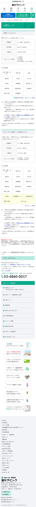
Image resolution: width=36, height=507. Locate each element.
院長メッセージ (6, 458)
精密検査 (4, 429)
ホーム (3, 20)
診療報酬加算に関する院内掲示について (12, 427)
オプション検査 (31, 97)
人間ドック (8, 300)
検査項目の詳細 (19, 97)
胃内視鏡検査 (5, 432)
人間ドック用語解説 (10, 331)
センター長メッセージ (8, 460)
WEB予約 (33, 15)
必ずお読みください (10, 336)
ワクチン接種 (5, 425)
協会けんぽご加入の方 (11, 310)
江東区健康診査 (9, 315)
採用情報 (4, 470)
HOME (4, 420)
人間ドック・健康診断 (8, 434)
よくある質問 (6, 270)
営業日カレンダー (14, 288)
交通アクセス (5, 465)
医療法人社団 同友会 (6, 497)
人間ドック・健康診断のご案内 (15, 20)
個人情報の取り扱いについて (8, 499)
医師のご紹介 (5, 463)
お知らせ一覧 (5, 472)
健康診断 (7, 305)
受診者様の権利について (7, 501)
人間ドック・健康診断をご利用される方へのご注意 (16, 264)
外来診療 (4, 422)
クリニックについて (7, 456)
